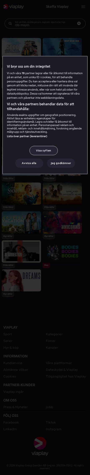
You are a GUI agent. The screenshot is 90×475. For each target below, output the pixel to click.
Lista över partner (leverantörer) (27, 136)
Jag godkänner (61, 163)
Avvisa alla (29, 163)
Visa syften (43, 150)
